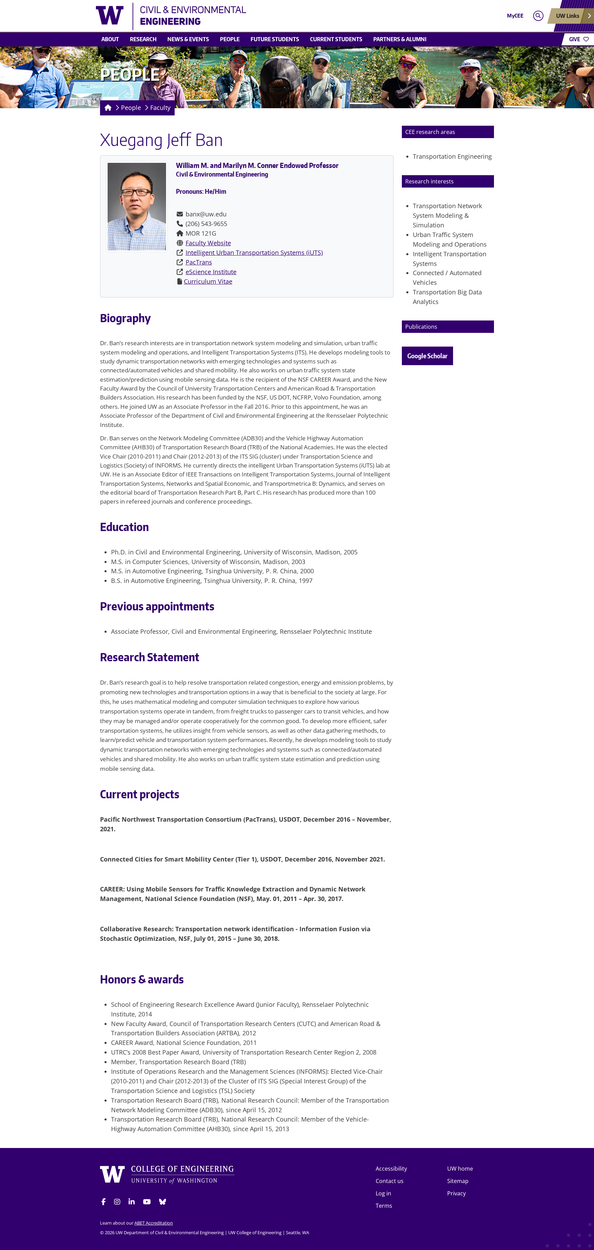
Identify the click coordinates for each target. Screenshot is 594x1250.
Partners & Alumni (400, 39)
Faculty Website (208, 243)
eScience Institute (211, 272)
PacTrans (199, 262)
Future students (275, 39)
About (110, 39)
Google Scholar (427, 356)
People (230, 39)
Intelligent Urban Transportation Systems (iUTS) (254, 252)
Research (143, 39)
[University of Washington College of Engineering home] (167, 1176)
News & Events (188, 39)
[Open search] (538, 16)
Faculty (160, 107)
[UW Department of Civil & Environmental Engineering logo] (247, 16)
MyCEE (515, 15)
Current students (336, 39)
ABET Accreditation (153, 1223)
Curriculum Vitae (208, 281)
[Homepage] (106, 107)
